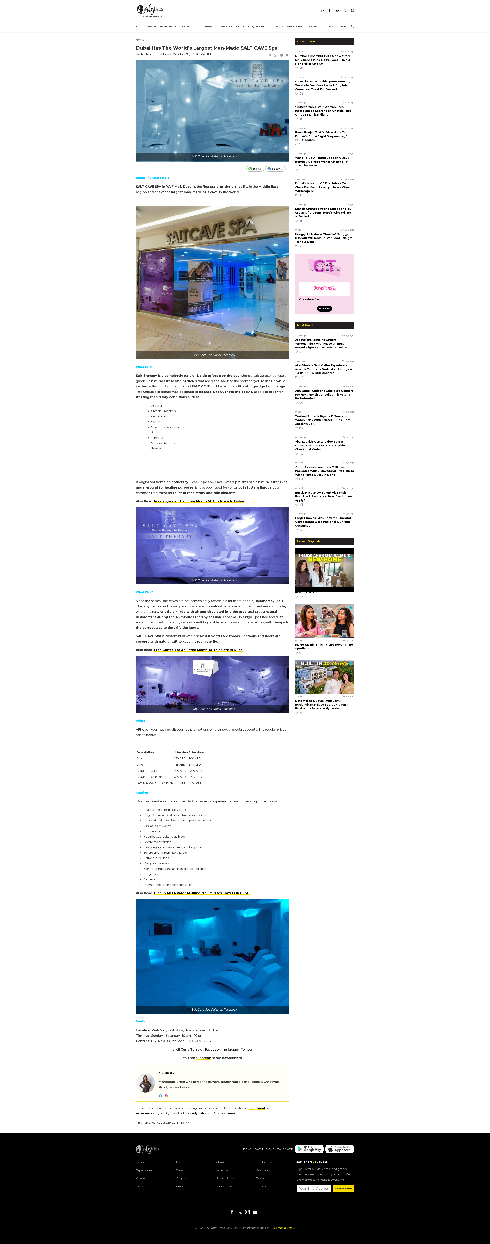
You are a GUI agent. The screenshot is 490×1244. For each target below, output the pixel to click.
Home (140, 39)
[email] (287, 55)
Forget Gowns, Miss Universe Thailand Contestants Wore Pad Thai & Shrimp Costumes (323, 521)
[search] (351, 26)
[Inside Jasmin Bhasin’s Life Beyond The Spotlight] (324, 620)
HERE (231, 1113)
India (279, 26)
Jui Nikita (148, 54)
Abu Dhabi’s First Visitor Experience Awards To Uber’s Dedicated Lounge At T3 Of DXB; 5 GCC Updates (324, 369)
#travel (299, 51)
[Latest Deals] (324, 277)
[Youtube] (337, 10)
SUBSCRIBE (343, 1188)
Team (260, 1178)
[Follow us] (277, 169)
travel (261, 1108)
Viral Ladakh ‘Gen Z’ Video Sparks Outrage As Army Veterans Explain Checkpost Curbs (320, 445)
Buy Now (324, 308)
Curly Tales (198, 1113)
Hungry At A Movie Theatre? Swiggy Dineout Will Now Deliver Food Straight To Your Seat (324, 238)
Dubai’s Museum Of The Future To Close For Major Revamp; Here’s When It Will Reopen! (324, 187)
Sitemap (262, 1170)
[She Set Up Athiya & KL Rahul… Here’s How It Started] (324, 564)
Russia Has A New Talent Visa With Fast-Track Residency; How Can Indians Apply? (323, 496)
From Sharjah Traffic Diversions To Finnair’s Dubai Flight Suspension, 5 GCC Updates (321, 136)
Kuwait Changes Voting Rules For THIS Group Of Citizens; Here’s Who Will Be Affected (323, 212)
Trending (208, 26)
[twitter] (269, 55)
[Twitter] (345, 10)
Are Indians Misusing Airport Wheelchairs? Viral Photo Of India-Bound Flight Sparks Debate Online (321, 343)
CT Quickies (256, 26)
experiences (145, 1113)
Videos (184, 26)
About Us (222, 1162)
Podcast (262, 1186)
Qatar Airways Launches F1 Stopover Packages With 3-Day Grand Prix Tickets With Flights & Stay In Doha (324, 470)
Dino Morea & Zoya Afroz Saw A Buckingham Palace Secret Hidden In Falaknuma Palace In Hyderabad (322, 704)
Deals (240, 26)
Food (140, 26)
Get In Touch (265, 1162)
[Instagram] (352, 10)
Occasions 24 (309, 299)
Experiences (144, 1170)
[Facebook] (329, 10)
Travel (152, 26)
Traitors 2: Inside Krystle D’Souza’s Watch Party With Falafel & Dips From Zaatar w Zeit (322, 420)
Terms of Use (225, 1186)
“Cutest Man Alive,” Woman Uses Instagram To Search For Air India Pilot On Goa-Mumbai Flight (323, 110)
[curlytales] (147, 1153)
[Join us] (255, 169)
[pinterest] (281, 55)
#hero (298, 584)
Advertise (222, 1170)
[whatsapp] (275, 55)
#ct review (301, 77)
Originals (225, 26)
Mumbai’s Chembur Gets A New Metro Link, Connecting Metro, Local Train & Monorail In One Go (323, 59)
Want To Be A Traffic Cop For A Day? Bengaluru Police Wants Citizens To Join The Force (322, 161)
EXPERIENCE (168, 26)
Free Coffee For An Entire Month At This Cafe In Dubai (198, 650)
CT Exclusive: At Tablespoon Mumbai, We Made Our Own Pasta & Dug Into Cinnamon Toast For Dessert (322, 85)
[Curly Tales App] (309, 1149)
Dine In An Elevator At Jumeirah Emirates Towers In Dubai (202, 893)
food (251, 1108)
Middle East (295, 26)
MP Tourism (337, 26)
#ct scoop (300, 102)
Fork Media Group (283, 1227)
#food (298, 229)
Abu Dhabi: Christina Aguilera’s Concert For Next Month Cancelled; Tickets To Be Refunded (324, 394)
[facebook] (264, 55)
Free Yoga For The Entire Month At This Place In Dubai (199, 501)
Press (180, 1186)
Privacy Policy (225, 1178)
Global (313, 26)
